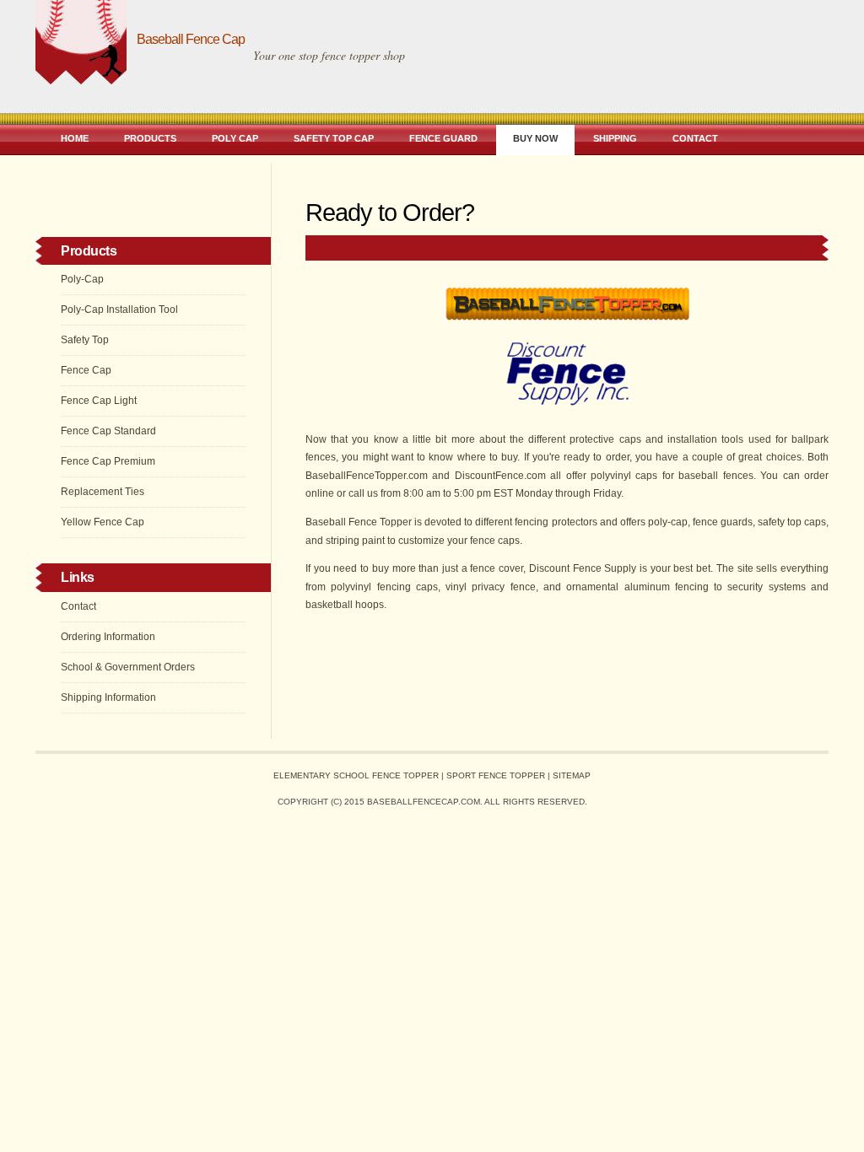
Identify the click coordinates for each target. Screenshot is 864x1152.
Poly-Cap (82, 279)
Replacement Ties (102, 492)
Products (150, 138)
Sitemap (572, 775)
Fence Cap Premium (108, 461)
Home (75, 138)
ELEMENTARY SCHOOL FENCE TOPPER (356, 775)
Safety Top (85, 340)
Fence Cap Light (99, 400)
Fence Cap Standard (108, 431)
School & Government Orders (128, 667)
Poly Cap (235, 138)
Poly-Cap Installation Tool (119, 309)
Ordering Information (108, 637)
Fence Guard (443, 138)
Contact (695, 138)
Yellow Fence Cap (102, 522)
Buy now (535, 138)
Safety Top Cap (334, 138)
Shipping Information (108, 697)
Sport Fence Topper (495, 775)
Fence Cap (86, 370)
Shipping (615, 138)
